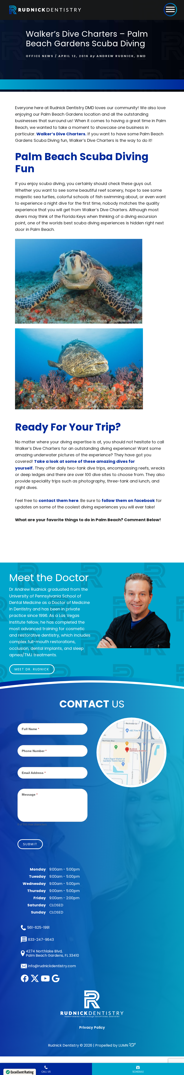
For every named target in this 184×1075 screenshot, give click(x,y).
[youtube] (45, 980)
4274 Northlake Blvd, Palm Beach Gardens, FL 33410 (52, 953)
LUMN (123, 1045)
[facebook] (24, 981)
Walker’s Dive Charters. (61, 134)
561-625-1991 (38, 927)
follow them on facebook (128, 500)
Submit (30, 844)
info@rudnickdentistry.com (52, 966)
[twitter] (35, 980)
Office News (40, 56)
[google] (55, 981)
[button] (170, 9)
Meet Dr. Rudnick (32, 669)
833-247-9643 (41, 939)
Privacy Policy (92, 1027)
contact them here (59, 500)
